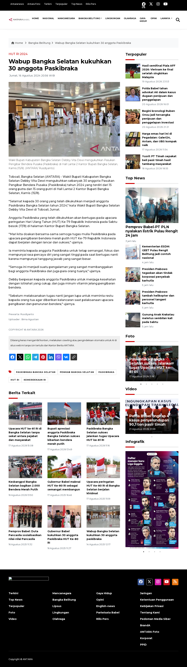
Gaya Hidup (143, 19)
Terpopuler (61, 4)
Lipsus (56, 606)
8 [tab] (168, 432)
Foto (130, 336)
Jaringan (146, 593)
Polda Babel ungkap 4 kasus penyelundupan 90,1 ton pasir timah (149, 420)
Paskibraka (106, 372)
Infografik (134, 441)
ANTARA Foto (149, 631)
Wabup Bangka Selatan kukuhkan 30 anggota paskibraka (103, 535)
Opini (153, 18)
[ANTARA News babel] (19, 19)
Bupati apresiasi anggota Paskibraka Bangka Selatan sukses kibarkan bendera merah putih (63, 436)
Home (35, 18)
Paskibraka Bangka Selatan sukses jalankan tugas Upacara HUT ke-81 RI (151, 365)
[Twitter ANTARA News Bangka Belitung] (151, 4)
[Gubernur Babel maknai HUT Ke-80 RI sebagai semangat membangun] (64, 466)
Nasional (48, 18)
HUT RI (15, 380)
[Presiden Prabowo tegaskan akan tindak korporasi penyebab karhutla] (132, 274)
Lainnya (166, 18)
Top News (76, 4)
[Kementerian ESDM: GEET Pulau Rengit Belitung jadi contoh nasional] (132, 251)
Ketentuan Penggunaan (157, 599)
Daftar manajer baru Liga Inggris (147, 537)
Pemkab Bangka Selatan (77, 372)
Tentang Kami (150, 612)
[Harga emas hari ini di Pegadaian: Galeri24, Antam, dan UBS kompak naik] (132, 139)
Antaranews (17, 4)
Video (131, 389)
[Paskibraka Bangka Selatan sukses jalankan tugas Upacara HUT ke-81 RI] (103, 413)
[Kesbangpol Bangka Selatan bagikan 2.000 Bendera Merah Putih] (25, 466)
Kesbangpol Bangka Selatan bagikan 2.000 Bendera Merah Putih (24, 485)
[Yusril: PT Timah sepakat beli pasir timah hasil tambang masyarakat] (132, 161)
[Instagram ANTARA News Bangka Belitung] (158, 4)
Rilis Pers (91, 4)
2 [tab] (146, 384)
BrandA (145, 625)
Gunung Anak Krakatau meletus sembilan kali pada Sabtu (158, 318)
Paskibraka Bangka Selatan (36, 372)
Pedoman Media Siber (155, 619)
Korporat (146, 638)
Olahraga (130, 18)
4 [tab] (157, 384)
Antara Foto (33, 4)
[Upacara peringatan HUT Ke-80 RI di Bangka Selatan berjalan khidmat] (103, 466)
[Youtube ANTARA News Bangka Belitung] (165, 4)
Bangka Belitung (89, 18)
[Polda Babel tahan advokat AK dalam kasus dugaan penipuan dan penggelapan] (132, 93)
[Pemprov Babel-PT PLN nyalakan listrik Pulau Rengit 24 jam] (151, 205)
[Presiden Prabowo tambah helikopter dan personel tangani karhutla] (132, 297)
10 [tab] (152, 436)
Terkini (48, 4)
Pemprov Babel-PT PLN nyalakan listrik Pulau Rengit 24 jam (151, 231)
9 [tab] (174, 432)
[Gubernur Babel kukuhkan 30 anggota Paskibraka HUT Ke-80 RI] (64, 516)
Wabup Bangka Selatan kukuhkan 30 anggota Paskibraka (93, 43)
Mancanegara (66, 18)
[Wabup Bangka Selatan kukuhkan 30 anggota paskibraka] (103, 516)
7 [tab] (163, 432)
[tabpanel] (151, 363)
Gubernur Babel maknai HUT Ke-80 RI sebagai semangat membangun (63, 485)
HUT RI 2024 (18, 54)
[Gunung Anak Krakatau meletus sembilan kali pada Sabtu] (132, 319)
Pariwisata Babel (107, 612)
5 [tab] (163, 384)
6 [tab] (157, 432)
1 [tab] (141, 384)
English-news (105, 606)
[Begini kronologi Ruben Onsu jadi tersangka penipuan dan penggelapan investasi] (132, 116)
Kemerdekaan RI (35, 380)
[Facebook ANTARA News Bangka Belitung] (144, 4)
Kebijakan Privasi (151, 606)
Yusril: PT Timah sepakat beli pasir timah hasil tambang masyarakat (159, 160)
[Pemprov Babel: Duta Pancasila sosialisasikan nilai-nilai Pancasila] (25, 516)
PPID (143, 644)
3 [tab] (152, 384)
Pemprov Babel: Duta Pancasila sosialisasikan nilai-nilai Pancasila (25, 535)
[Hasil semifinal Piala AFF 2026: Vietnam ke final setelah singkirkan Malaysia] (132, 71)
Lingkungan (112, 18)
